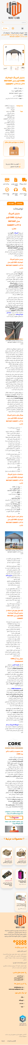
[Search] (3, 22)
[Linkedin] (20, 941)
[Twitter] (22, 941)
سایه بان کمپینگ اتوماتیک (9, 137)
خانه (26, 33)
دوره (22, 1007)
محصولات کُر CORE (9, 106)
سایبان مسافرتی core (9, 129)
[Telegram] (25, 943)
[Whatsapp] (25, 941)
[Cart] (13, 28)
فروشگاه (21, 1000)
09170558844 (18, 980)
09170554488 (18, 978)
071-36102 (20, 976)
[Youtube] (17, 941)
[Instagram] (14, 941)
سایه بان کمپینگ (9, 135)
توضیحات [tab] (19, 204)
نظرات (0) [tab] (11, 204)
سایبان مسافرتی (10, 127)
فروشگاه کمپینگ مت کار (12, 725)
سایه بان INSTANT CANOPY (10, 131)
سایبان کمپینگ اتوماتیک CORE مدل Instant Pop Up (9, 123)
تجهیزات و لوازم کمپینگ (17, 33)
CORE (13, 112)
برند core (8, 112)
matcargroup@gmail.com (16, 989)
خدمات (21, 1004)
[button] (22, 28)
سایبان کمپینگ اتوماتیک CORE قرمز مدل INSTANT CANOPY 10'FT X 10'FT (9, 116)
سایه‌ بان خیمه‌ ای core (9, 133)
